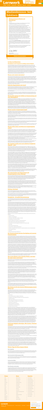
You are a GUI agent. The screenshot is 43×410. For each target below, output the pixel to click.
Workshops (17, 388)
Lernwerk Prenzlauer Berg (31, 391)
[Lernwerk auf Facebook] (39, 3)
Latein (5, 385)
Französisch (5, 382)
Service (24, 5)
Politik (5, 394)
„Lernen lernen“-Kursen (17, 40)
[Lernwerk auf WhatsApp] (42, 3)
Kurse (4, 5)
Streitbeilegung (23, 405)
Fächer (8, 5)
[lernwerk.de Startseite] (11, 2)
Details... (39, 407)
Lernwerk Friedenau (30, 394)
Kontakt (29, 5)
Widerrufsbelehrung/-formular (10, 405)
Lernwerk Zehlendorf (30, 379)
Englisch (5, 379)
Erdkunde (5, 391)
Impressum (2, 405)
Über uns (20, 5)
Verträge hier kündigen (29, 405)
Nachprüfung (17, 397)
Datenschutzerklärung (18, 405)
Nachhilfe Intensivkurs (18, 382)
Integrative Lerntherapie (19, 394)
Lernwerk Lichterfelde (30, 382)
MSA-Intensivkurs (18, 379)
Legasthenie (5, 397)
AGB (5, 405)
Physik (5, 388)
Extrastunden (17, 385)
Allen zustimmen (33, 407)
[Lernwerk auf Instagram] (40, 3)
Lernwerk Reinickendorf (30, 388)
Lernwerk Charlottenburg (31, 385)
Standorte (13, 5)
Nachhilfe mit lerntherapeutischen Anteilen (20, 392)
